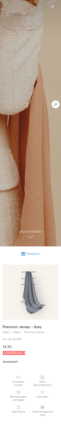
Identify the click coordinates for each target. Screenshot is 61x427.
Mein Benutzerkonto (43, 383)
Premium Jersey (34, 332)
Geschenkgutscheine (42, 413)
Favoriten (42, 396)
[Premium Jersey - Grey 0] (30, 292)
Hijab (17, 332)
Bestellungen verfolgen (18, 398)
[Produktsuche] (56, 104)
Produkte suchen (18, 383)
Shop (6, 332)
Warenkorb (18, 411)
